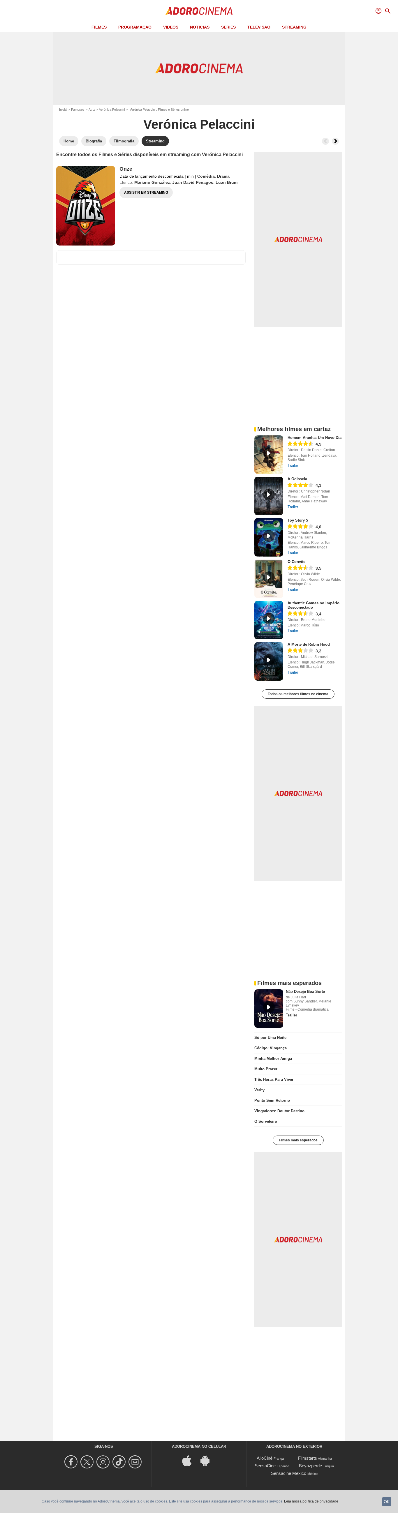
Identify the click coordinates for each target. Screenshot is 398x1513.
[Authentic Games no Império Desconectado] (268, 620)
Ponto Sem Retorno (272, 1100)
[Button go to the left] (325, 141)
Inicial (63, 109)
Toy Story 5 (298, 520)
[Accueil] (199, 11)
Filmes (99, 27)
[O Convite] (268, 578)
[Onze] (85, 206)
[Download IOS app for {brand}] (190, 1460)
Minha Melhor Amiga (273, 1058)
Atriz (92, 109)
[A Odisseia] (268, 496)
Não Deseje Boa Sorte (305, 991)
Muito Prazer (265, 1069)
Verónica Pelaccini (112, 109)
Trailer (293, 465)
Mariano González (152, 182)
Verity (259, 1090)
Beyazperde (310, 1465)
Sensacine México (288, 1473)
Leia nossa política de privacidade (311, 1501)
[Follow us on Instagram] (103, 1461)
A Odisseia (297, 479)
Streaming (294, 27)
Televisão (258, 27)
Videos (170, 27)
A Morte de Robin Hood (309, 644)
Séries (228, 27)
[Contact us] (135, 1461)
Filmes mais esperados (298, 1140)
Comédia (206, 176)
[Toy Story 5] (268, 537)
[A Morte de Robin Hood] (268, 661)
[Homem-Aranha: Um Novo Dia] (268, 454)
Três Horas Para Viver (273, 1079)
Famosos (77, 109)
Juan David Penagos (192, 182)
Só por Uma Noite (270, 1037)
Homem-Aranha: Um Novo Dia (314, 437)
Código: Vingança (270, 1048)
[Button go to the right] (335, 141)
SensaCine (265, 1465)
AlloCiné (264, 1458)
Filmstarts (307, 1458)
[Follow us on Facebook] (71, 1461)
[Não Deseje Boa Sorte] (268, 1008)
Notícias (199, 27)
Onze (125, 169)
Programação (135, 27)
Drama (223, 176)
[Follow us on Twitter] (87, 1461)
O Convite (296, 561)
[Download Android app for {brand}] (208, 1460)
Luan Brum (226, 182)
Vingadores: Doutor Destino (279, 1111)
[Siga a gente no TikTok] (119, 1461)
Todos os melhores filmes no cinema (298, 694)
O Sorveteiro (265, 1121)
